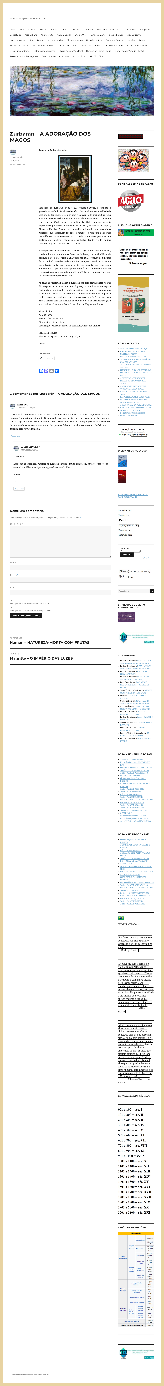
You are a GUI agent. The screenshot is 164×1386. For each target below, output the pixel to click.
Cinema (65, 29)
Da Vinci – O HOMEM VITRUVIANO (134, 893)
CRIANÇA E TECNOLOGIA (130, 410)
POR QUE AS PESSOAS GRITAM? (133, 357)
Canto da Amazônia (114, 45)
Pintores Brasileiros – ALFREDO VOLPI (136, 768)
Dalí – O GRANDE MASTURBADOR (134, 861)
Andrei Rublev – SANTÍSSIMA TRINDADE (137, 882)
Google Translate (149, 557)
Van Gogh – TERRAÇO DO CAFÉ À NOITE (136, 872)
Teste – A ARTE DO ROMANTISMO (134, 810)
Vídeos (42, 29)
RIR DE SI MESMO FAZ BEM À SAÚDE (135, 397)
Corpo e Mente (17, 40)
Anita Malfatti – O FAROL (130, 776)
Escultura (102, 29)
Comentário (17, 524)
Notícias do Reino (136, 40)
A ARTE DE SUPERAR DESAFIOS (133, 386)
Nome (14, 562)
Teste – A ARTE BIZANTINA (131, 797)
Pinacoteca (130, 29)
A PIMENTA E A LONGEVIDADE (132, 378)
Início (12, 29)
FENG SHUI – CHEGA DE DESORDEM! (135, 370)
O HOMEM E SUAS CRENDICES (132, 413)
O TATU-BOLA (126, 813)
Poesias (54, 29)
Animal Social (64, 35)
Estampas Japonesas (44, 51)
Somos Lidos (78, 56)
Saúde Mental (116, 35)
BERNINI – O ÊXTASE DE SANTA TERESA (136, 800)
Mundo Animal (36, 40)
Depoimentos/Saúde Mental (129, 51)
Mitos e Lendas (55, 40)
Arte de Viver (80, 35)
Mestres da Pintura (19, 45)
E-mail (14, 575)
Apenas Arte (47, 35)
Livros (22, 29)
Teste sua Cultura (114, 40)
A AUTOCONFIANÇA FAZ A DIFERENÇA (135, 405)
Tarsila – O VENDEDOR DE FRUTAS (134, 770)
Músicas (77, 29)
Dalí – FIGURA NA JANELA (131, 794)
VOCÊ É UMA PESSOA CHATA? (132, 389)
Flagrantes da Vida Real (71, 51)
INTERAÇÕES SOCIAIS (129, 416)
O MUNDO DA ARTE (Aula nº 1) (132, 759)
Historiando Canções (43, 45)
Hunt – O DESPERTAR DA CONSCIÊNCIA (136, 896)
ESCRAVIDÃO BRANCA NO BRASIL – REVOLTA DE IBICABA (134, 685)
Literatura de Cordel (20, 51)
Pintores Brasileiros (67, 45)
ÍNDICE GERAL (96, 56)
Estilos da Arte (98, 35)
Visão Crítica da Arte (137, 45)
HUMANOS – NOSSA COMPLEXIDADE (135, 408)
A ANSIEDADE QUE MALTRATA (132, 351)
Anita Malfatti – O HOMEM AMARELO (135, 821)
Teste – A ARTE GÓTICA (130, 890)
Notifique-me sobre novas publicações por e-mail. (31, 611)
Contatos (64, 56)
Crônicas (89, 29)
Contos (32, 29)
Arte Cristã (115, 29)
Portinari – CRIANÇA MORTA (132, 802)
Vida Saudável (134, 35)
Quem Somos (49, 56)
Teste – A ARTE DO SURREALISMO (134, 773)
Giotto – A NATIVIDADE (130, 874)
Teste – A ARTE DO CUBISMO (132, 789)
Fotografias (145, 29)
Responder (15, 436)
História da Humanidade (98, 51)
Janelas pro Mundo (90, 45)
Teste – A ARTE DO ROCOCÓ (131, 805)
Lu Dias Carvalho (17, 157)
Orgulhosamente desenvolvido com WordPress (31, 1375)
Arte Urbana (31, 35)
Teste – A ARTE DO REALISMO (132, 808)
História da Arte (94, 40)
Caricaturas (15, 35)
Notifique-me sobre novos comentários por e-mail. (31, 604)
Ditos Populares (74, 40)
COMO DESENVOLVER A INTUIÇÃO (134, 349)
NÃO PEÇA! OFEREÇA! (129, 354)
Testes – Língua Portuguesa (24, 56)
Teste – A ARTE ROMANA (130, 792)
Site (12, 587)
